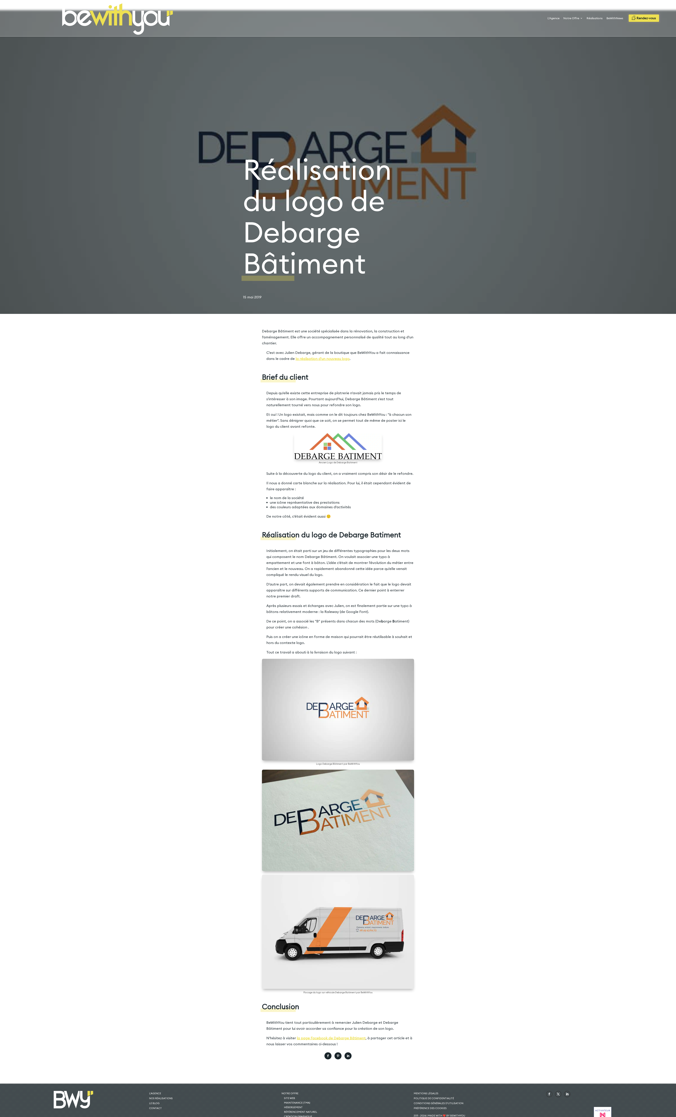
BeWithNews (614, 18)
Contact (155, 1108)
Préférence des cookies (430, 1108)
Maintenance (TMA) (297, 1102)
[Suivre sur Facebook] (549, 1094)
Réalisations (595, 18)
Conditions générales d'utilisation (438, 1103)
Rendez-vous (646, 18)
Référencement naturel (300, 1111)
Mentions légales (426, 1093)
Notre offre (289, 1093)
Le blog (154, 1103)
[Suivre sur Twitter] (558, 1094)
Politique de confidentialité (434, 1098)
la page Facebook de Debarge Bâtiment (331, 1038)
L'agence (155, 1093)
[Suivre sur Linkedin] (567, 1094)
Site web (289, 1098)
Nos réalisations (161, 1098)
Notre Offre (571, 18)
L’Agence (553, 18)
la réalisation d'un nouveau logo (323, 358)
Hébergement (293, 1107)
